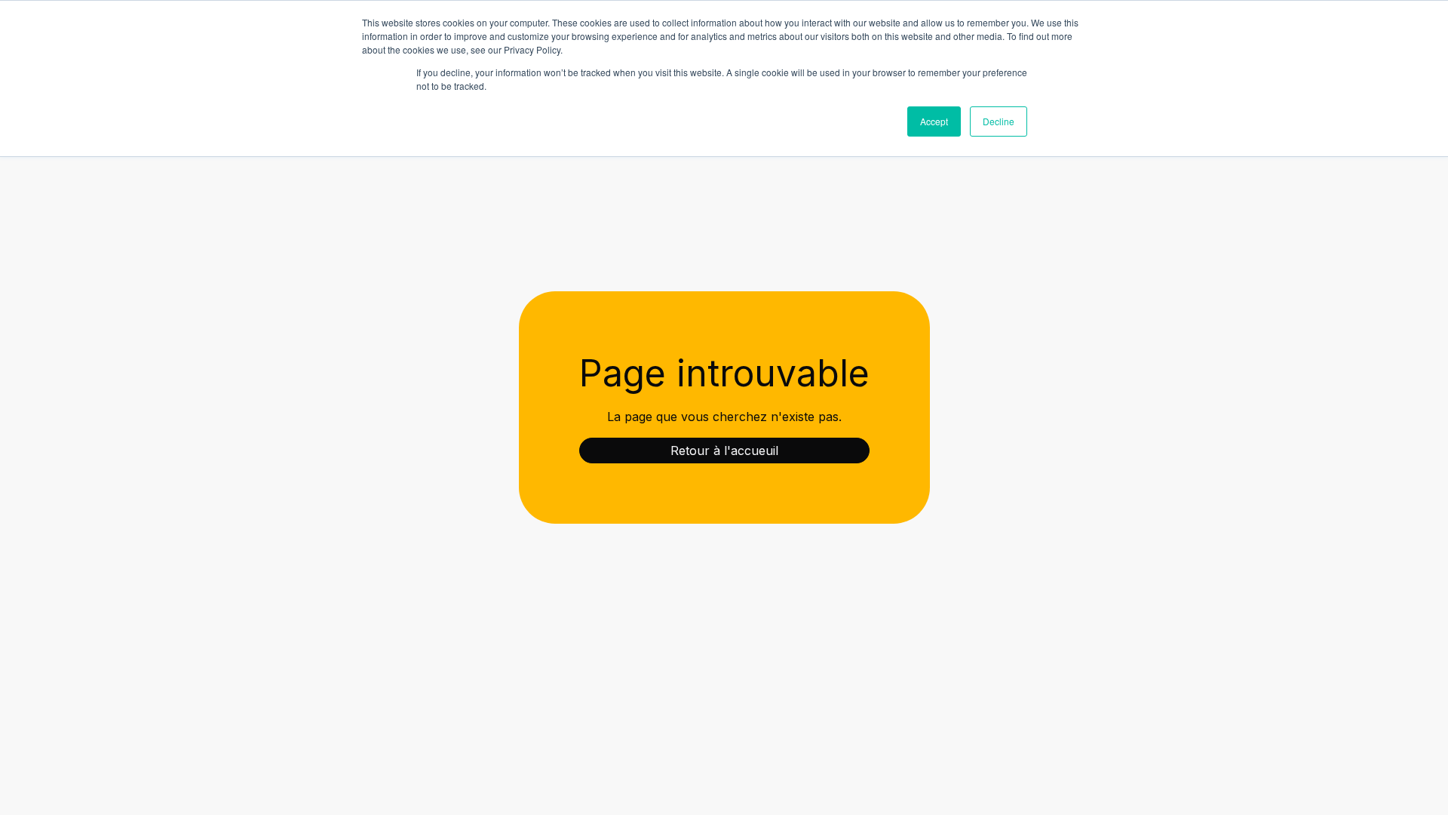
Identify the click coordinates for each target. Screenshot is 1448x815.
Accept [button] (934, 121)
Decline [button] (998, 121)
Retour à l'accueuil (724, 450)
